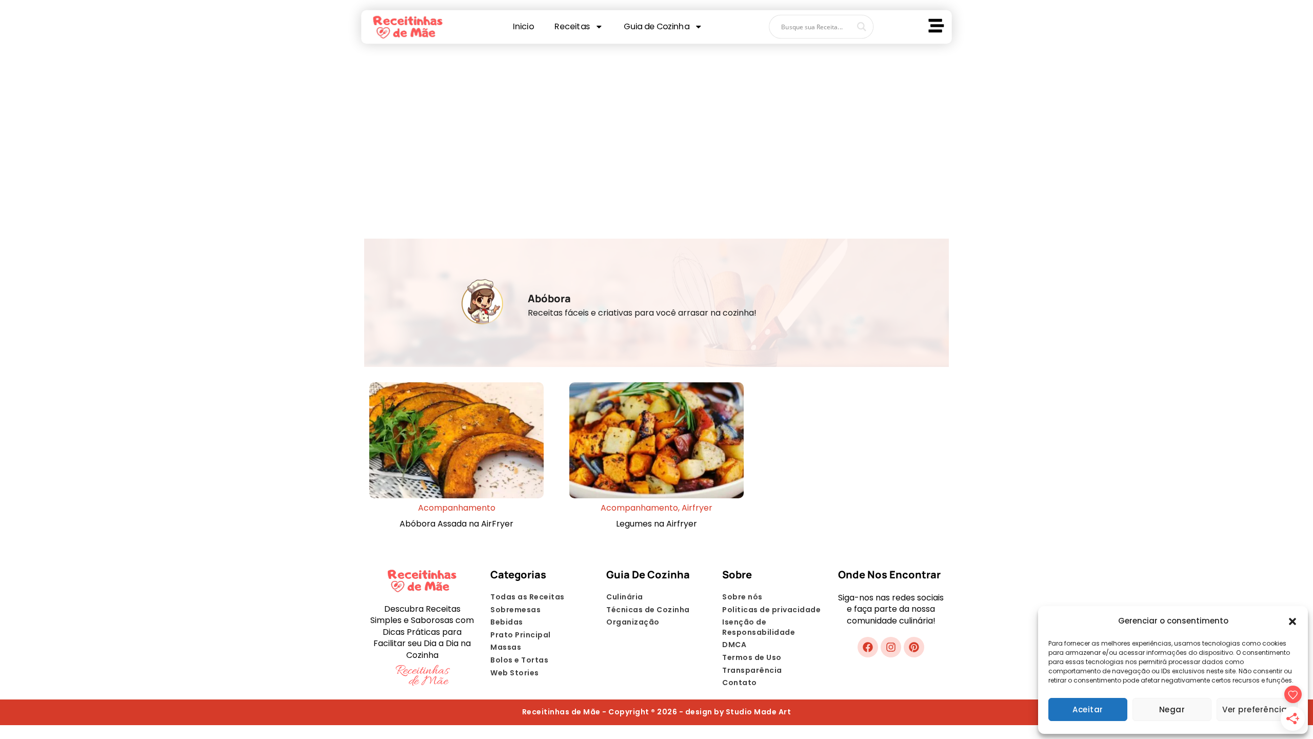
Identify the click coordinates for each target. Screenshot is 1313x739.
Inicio (523, 26)
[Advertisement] (656, 131)
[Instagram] (891, 647)
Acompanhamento (456, 508)
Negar (1172, 709)
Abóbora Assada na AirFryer (456, 524)
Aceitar (1087, 709)
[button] (1292, 621)
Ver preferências (1257, 709)
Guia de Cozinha (656, 26)
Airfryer (697, 508)
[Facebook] (868, 647)
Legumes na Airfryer (656, 524)
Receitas (572, 26)
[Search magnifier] (861, 27)
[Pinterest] (914, 647)
